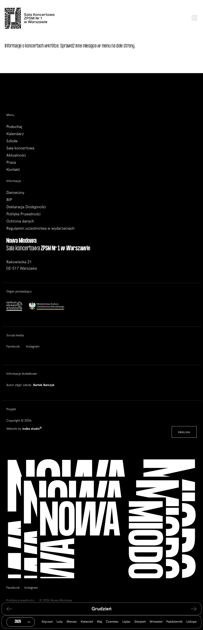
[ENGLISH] (184, 428)
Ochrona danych (20, 221)
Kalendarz (15, 134)
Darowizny (15, 192)
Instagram (32, 346)
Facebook (13, 346)
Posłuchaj (14, 126)
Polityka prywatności (20, 600)
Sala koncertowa (20, 148)
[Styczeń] (190, 609)
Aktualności (16, 155)
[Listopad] (12, 609)
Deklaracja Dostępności (26, 207)
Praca (11, 162)
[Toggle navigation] (193, 18)
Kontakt (13, 169)
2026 (18, 621)
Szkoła (11, 141)
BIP (9, 199)
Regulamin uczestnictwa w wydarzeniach (40, 228)
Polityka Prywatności (23, 214)
